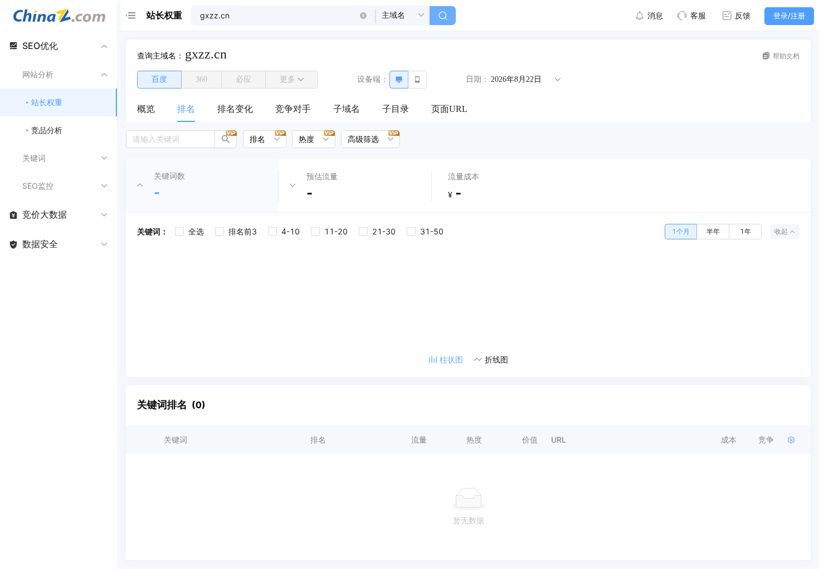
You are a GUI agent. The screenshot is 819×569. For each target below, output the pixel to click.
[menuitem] (146, 109)
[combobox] (261, 139)
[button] (363, 15)
